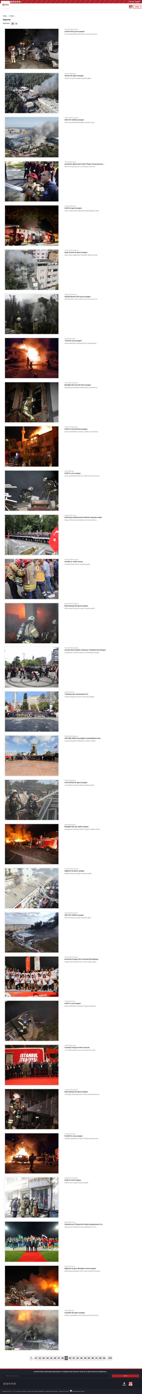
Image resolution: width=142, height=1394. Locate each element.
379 (109, 1358)
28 (62, 1358)
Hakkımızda (6, 16)
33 (81, 1358)
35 (89, 1358)
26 (55, 1358)
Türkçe (131, 2)
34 (85, 1358)
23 (44, 1358)
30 (70, 1358)
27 (59, 1358)
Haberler (13, 16)
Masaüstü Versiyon (64, 1391)
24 (47, 1358)
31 (74, 1358)
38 (100, 1358)
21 (36, 1358)
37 (96, 1358)
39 (104, 1358)
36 (93, 1358)
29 (66, 1358)
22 (40, 1358)
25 (51, 1358)
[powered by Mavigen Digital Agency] (77, 1391)
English (137, 2)
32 (78, 1358)
